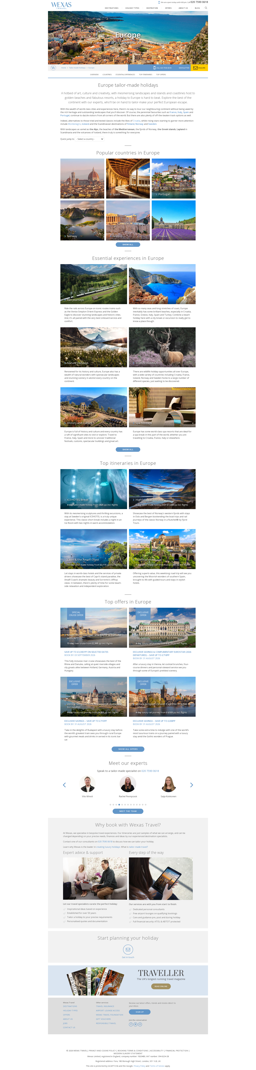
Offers (66, 1014)
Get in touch (128, 957)
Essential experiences (125, 74)
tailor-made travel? (138, 846)
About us (68, 1019)
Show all (128, 244)
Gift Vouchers (103, 1019)
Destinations (70, 1006)
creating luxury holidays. (108, 846)
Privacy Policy (139, 1066)
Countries (107, 74)
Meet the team (128, 811)
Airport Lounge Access (108, 1010)
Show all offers (128, 749)
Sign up (140, 1012)
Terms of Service (157, 1066)
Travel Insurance (105, 1006)
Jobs (65, 1023)
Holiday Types (70, 1010)
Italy (180, 112)
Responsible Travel (106, 1023)
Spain (186, 112)
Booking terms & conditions (133, 1050)
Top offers (161, 74)
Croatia (136, 120)
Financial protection (177, 1050)
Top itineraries (145, 74)
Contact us (69, 1027)
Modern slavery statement (128, 1053)
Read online (161, 986)
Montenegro (74, 123)
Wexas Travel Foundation (109, 1014)
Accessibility (157, 1050)
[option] (97, 786)
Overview (94, 74)
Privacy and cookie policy (102, 1050)
